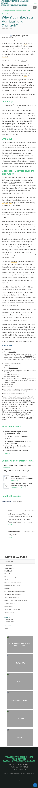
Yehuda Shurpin (7, 28)
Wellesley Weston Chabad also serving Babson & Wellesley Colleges (15, 3)
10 (19, 205)
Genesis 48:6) (28, 356)
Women (20, 719)
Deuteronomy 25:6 (20, 370)
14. (3, 393)
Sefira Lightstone (9, 37)
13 (10, 332)
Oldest (20, 501)
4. (2, 363)
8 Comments (6, 473)
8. (2, 374)
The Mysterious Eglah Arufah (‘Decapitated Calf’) (16, 433)
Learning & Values (8, 10)
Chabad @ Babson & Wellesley (19, 644)
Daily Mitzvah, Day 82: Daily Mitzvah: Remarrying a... (21, 485)
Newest (15, 501)
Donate (20, 737)
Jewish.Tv (20, 663)
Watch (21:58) (14, 480)
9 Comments (6, 467)
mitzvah (23, 61)
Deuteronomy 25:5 (9, 349)
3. (2, 354)
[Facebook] (19, 780)
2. (2, 352)
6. (2, 368)
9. (2, 376)
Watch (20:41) (14, 487)
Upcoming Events (20, 700)
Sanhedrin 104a (13, 368)
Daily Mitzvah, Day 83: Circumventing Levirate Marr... (22, 477)
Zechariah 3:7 (10, 386)
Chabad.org (14, 773)
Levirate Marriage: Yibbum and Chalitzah (18, 465)
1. (2, 349)
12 (7, 282)
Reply (10, 525)
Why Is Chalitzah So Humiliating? (16, 471)
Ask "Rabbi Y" (6, 14)
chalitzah (12, 183)
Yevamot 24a (12, 352)
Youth (20, 681)
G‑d (26, 129)
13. (3, 389)
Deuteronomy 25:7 (12, 376)
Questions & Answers (22, 10)
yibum (14, 145)
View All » (8, 453)
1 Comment (23, 487)
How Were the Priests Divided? (16, 451)
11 (11, 229)
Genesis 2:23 (7, 365)
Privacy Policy (30, 773)
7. (2, 370)
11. (3, 384)
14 (14, 337)
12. (3, 387)
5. (2, 365)
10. (3, 379)
